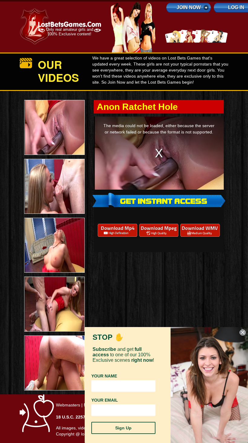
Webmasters (68, 405)
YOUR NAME (104, 376)
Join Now (189, 7)
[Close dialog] (243, 332)
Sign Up (123, 427)
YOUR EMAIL (104, 400)
